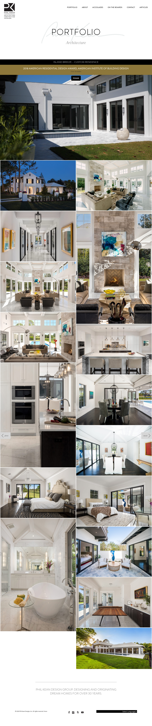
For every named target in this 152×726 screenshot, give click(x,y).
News (45, 711)
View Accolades (76, 71)
